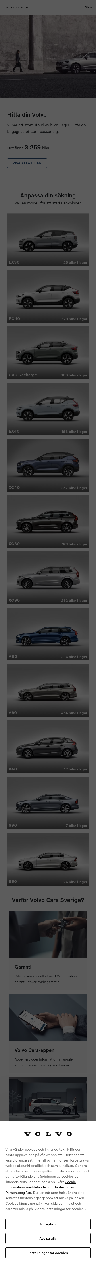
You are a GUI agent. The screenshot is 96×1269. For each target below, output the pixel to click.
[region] (48, 1195)
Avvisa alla (48, 1238)
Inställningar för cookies (48, 1253)
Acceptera (48, 1224)
